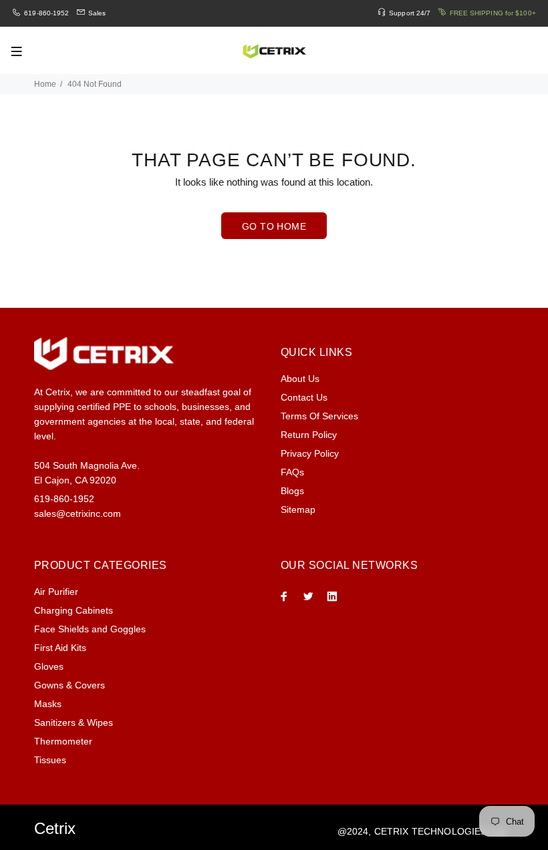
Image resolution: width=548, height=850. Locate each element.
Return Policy (309, 434)
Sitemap (298, 509)
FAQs (292, 472)
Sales (97, 13)
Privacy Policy (310, 453)
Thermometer (63, 741)
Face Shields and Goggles (90, 629)
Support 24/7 (409, 13)
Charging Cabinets (73, 610)
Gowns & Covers (69, 685)
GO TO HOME (274, 226)
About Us (300, 378)
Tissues (50, 760)
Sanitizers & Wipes (73, 722)
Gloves (48, 666)
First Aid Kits (60, 647)
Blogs (292, 490)
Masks (47, 703)
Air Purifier (56, 591)
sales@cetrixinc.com (77, 513)
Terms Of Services (319, 416)
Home (45, 84)
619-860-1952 (46, 13)
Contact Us (304, 397)
